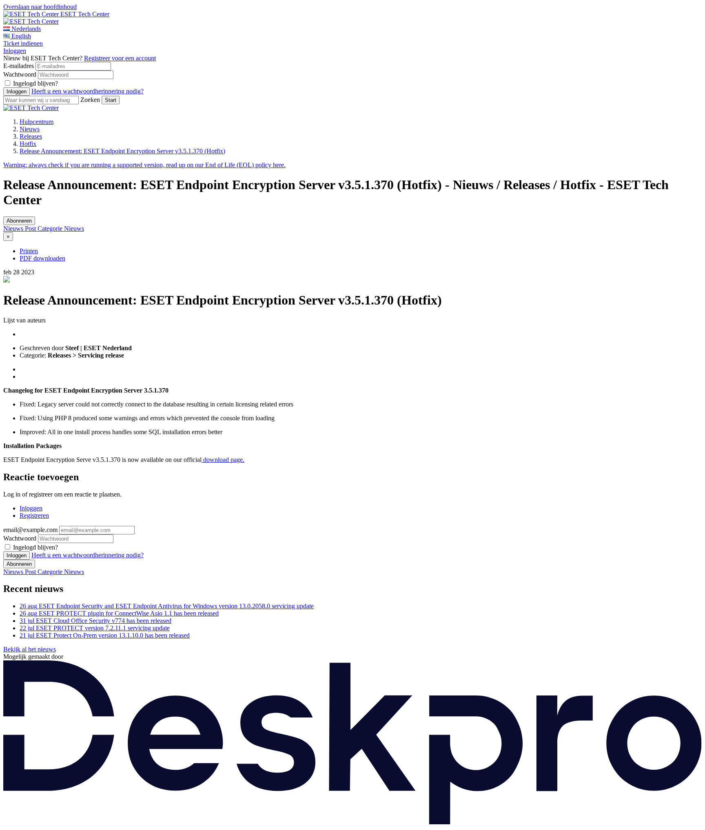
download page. (223, 459)
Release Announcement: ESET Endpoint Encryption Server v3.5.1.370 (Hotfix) (122, 151)
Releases (31, 136)
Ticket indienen (23, 43)
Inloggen (14, 50)
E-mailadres (18, 65)
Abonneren (19, 221)
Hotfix (28, 143)
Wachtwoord (19, 74)
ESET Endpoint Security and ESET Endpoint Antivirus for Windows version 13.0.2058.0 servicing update (167, 606)
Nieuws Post (20, 228)
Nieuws (30, 129)
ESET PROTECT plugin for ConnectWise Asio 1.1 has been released (119, 613)
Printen (29, 250)
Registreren (34, 515)
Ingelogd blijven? (35, 83)
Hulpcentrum (36, 121)
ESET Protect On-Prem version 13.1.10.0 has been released (105, 635)
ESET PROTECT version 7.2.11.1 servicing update (95, 628)
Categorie (51, 228)
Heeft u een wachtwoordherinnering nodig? (87, 91)
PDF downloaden (42, 258)
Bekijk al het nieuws (29, 649)
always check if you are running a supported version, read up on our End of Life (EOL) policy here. (144, 164)
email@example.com (30, 529)
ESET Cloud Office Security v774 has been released (95, 620)
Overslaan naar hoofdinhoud (40, 6)
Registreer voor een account (120, 58)
